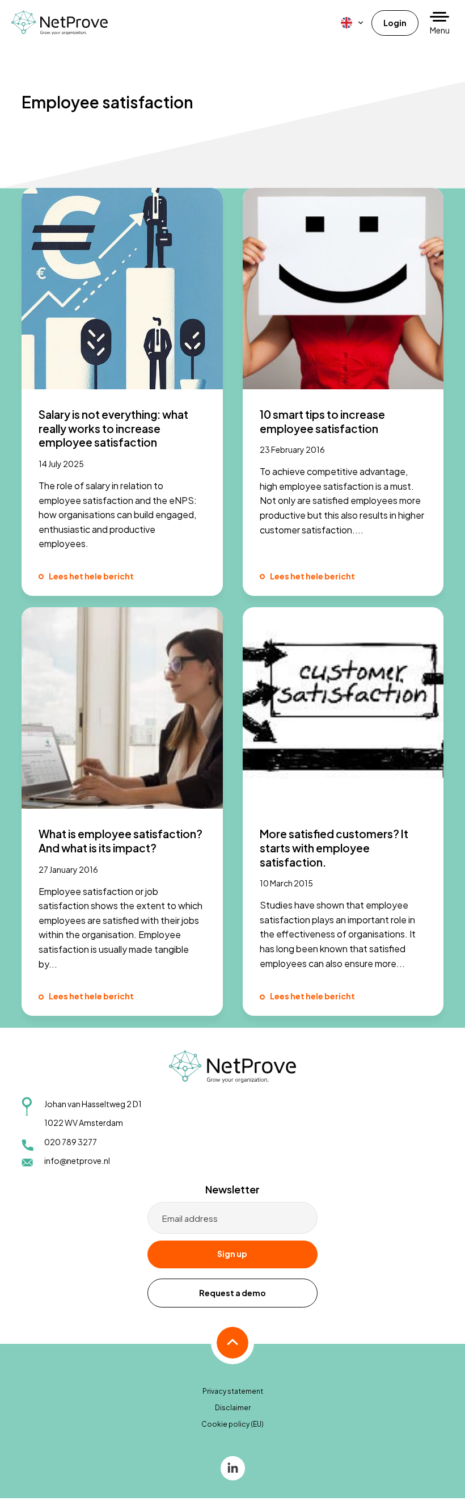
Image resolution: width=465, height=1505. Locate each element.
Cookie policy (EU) (232, 1424)
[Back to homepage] (59, 22)
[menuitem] (353, 23)
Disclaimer (233, 1407)
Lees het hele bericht (91, 576)
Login (395, 23)
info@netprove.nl (77, 1160)
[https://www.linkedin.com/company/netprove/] (233, 1467)
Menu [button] (440, 30)
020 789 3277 (70, 1142)
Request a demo (232, 1293)
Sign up (232, 1253)
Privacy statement (232, 1391)
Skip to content (32, 37)
